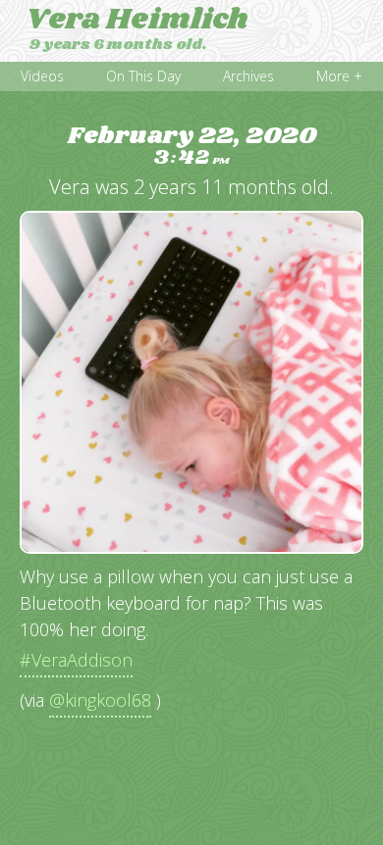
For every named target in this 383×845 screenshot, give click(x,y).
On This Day (143, 76)
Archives (248, 76)
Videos (42, 76)
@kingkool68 (100, 700)
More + (339, 76)
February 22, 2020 (192, 147)
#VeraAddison (76, 659)
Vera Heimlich (137, 19)
